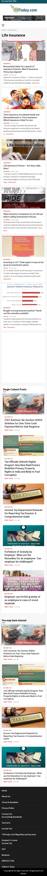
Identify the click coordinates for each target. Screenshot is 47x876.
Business (6, 855)
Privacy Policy (8, 808)
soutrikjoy (6, 220)
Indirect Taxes (8, 866)
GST (4, 849)
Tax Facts (6, 823)
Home (4, 790)
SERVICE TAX (8, 861)
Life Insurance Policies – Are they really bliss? (23, 149)
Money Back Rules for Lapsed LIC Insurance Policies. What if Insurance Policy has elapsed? (23, 50)
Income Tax (8, 417)
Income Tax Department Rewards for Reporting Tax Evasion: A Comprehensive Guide (23, 493)
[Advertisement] (23, 358)
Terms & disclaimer (10, 802)
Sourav (5, 75)
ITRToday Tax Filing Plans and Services (19, 834)
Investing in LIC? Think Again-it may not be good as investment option (23, 246)
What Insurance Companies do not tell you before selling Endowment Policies (23, 198)
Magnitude (34, 871)
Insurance (6, 63)
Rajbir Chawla (9, 430)
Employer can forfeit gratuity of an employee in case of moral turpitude (23, 580)
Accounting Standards (12, 817)
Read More (36, 83)
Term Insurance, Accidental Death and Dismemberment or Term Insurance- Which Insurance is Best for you (23, 98)
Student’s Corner (10, 840)
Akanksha (6, 123)
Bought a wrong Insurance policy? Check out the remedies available (23, 294)
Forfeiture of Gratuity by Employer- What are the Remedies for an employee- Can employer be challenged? (23, 535)
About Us (6, 796)
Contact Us (7, 814)
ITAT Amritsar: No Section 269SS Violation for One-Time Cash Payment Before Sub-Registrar (23, 403)
